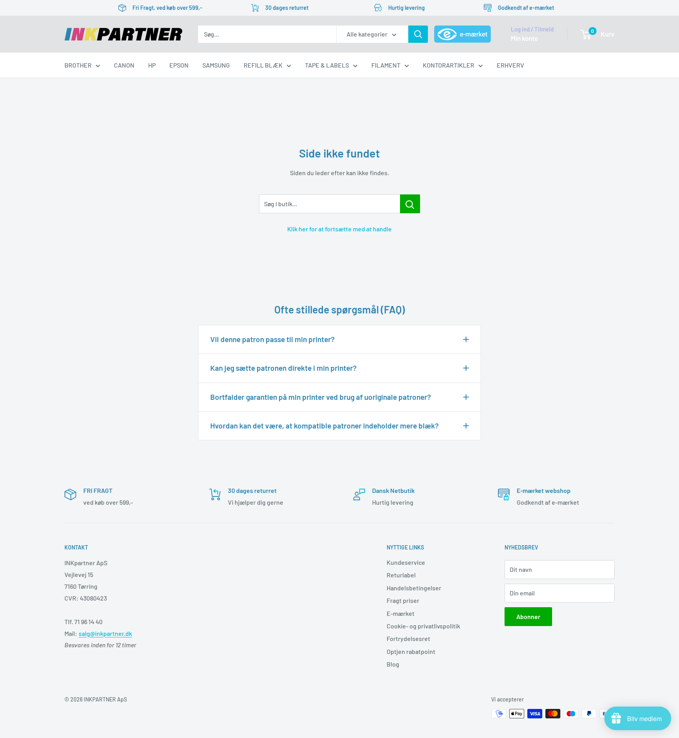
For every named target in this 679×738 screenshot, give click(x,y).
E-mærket (401, 613)
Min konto (524, 38)
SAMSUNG (216, 65)
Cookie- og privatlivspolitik (423, 626)
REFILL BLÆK (263, 65)
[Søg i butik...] (410, 203)
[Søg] (418, 34)
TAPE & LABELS (327, 65)
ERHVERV (510, 65)
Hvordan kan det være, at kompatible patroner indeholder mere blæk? (324, 425)
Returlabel (401, 575)
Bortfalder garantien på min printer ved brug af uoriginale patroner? (320, 396)
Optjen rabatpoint (411, 651)
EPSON (179, 65)
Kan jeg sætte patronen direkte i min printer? (283, 367)
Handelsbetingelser (414, 587)
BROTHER (78, 65)
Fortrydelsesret (408, 638)
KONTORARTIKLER (448, 65)
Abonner (528, 616)
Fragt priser (403, 600)
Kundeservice (406, 562)
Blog (393, 664)
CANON (124, 65)
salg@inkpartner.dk (105, 633)
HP (152, 65)
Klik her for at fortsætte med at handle (339, 229)
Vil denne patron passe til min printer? (272, 339)
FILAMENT (385, 65)
